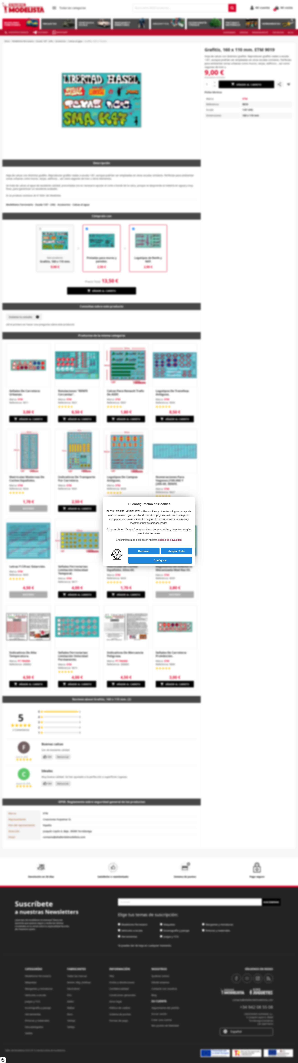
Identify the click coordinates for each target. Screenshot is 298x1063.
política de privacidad (170, 539)
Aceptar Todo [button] (176, 551)
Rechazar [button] (144, 551)
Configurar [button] (160, 560)
